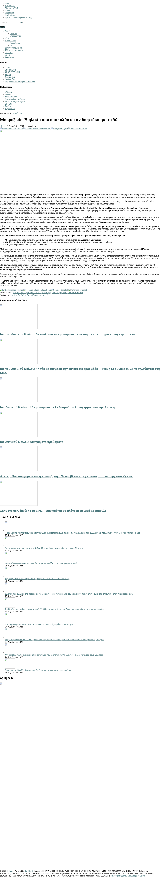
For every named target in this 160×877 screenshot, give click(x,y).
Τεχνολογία (9, 57)
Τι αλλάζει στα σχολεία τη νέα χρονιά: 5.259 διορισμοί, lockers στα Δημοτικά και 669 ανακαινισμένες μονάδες (55, 609)
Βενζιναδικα (10, 15)
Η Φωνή (10, 871)
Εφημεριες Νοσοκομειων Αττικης (18, 17)
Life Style (8, 52)
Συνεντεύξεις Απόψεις (14, 48)
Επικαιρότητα (15, 36)
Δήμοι (12, 45)
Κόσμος (8, 38)
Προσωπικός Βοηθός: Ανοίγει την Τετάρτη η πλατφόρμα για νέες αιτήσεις (38, 670)
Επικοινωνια (10, 5)
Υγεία (19, 113)
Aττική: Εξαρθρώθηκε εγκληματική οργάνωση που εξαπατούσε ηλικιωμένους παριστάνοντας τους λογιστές (54, 655)
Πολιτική (13, 33)
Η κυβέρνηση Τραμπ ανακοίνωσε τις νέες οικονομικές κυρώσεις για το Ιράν (39, 624)
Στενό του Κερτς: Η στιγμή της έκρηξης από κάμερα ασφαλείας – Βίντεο (48, 292)
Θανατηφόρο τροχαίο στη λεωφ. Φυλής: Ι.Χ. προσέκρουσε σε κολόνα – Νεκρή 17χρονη (44, 548)
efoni (2, 126)
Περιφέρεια (15, 43)
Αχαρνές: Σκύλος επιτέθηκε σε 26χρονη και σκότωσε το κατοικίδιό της (37, 578)
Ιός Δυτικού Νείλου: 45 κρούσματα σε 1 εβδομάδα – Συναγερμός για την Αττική (57, 407)
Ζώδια (7, 55)
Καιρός (8, 10)
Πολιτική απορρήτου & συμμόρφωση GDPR (128, 876)
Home (14, 113)
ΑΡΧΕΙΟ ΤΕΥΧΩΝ (11, 8)
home (7, 3)
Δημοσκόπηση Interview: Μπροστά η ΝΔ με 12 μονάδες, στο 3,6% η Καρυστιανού (41, 563)
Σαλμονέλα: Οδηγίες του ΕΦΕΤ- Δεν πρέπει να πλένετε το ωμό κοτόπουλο (53, 511)
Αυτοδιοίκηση (10, 41)
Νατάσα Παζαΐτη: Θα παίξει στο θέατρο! (29, 295)
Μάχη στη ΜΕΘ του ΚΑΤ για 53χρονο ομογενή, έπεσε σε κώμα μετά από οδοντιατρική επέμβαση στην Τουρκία (54, 639)
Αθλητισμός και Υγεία (14, 50)
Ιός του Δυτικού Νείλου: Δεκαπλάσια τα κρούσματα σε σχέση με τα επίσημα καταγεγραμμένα (67, 334)
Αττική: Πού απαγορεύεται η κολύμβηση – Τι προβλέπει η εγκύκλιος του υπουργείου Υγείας (66, 476)
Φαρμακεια (9, 13)
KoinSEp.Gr (29, 871)
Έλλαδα (8, 31)
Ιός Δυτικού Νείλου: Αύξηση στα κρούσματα (31, 442)
